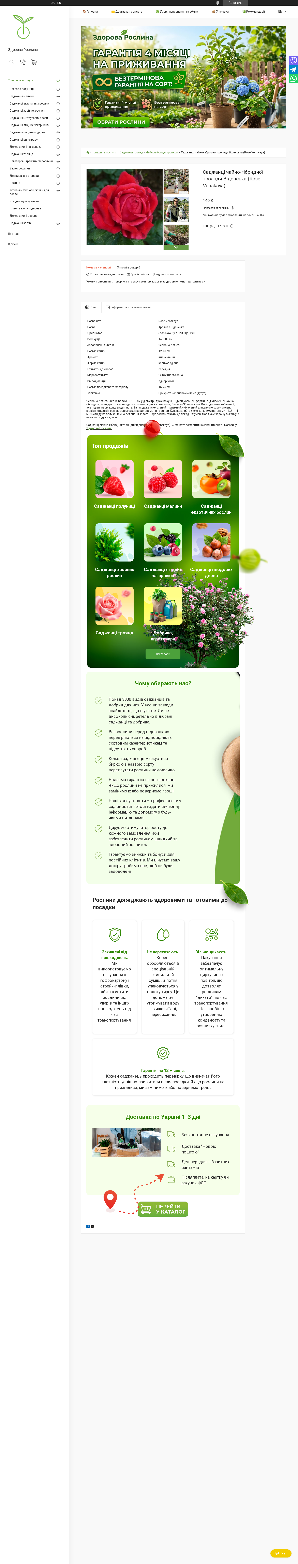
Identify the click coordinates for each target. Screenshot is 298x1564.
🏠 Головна (90, 11)
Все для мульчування (24, 201)
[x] (92, 1227)
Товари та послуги (20, 80)
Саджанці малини (22, 96)
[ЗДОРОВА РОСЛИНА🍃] (34, 27)
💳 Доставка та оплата (126, 11)
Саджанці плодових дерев (27, 132)
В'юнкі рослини (20, 168)
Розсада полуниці (22, 89)
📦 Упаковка (220, 11)
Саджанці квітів (20, 223)
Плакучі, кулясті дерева (25, 208)
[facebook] (88, 1227)
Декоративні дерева (24, 215)
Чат (284, 1553)
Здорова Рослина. (99, 428)
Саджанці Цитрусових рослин (29, 118)
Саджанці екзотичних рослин (29, 103)
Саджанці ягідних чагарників (29, 125)
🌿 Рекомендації (253, 11)
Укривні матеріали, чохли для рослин (29, 192)
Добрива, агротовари (24, 175)
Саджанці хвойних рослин (27, 110)
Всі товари (163, 654)
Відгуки (13, 244)
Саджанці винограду (24, 139)
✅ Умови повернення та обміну (177, 11)
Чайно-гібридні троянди (162, 152)
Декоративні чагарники (26, 146)
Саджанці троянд (21, 154)
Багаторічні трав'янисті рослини (31, 161)
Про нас (13, 233)
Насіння (15, 182)
